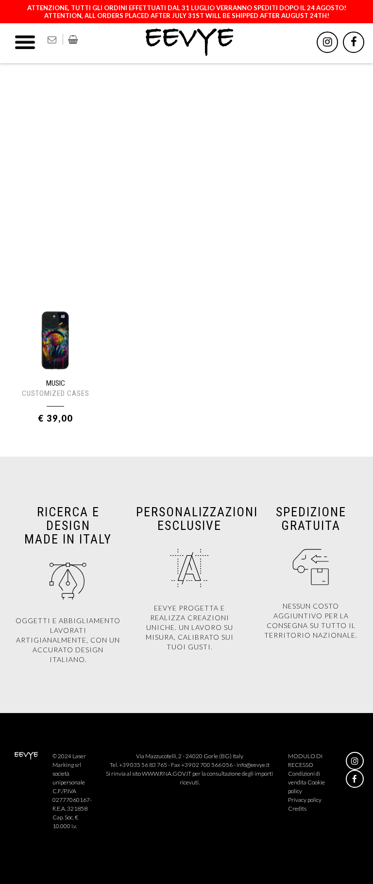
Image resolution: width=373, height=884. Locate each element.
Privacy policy (305, 799)
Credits (297, 808)
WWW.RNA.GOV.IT (166, 773)
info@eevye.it (253, 764)
